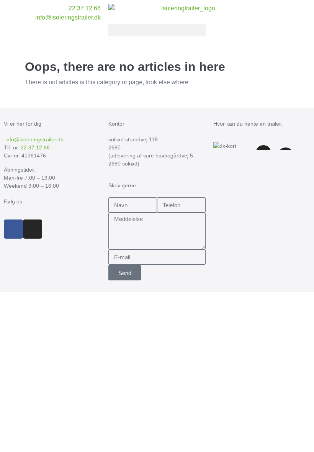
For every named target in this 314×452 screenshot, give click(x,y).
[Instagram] (32, 229)
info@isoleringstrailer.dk (33, 139)
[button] (156, 30)
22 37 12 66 (35, 147)
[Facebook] (13, 229)
